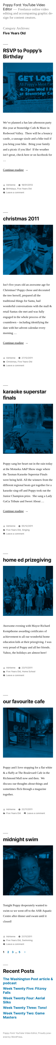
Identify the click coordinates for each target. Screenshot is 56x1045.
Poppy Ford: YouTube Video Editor (20, 1033)
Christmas (11, 361)
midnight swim (20, 839)
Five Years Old (24, 188)
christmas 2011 (21, 219)
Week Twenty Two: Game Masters (24, 1015)
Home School (28, 671)
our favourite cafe (24, 701)
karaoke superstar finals (24, 395)
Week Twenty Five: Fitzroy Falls (24, 990)
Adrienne (10, 185)
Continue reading (15, 170)
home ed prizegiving (27, 560)
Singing (26, 530)
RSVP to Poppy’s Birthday (22, 53)
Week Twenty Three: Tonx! (25, 1008)
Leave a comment (15, 192)
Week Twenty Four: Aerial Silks (24, 1000)
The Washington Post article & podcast (28, 981)
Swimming (27, 940)
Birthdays (11, 188)
